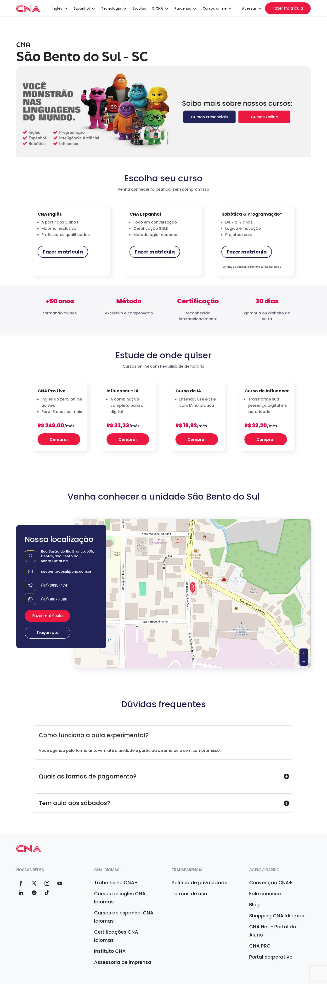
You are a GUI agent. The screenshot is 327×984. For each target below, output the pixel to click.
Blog (254, 904)
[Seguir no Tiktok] (47, 893)
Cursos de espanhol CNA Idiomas (123, 916)
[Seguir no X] (34, 883)
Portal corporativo (271, 957)
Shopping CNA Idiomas (276, 915)
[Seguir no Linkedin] (21, 893)
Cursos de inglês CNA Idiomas (120, 897)
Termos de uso (189, 893)
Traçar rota (47, 632)
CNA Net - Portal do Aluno (272, 930)
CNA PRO (260, 946)
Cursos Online (264, 117)
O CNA (157, 8)
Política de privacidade (199, 882)
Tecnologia (111, 8)
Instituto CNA (110, 951)
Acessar (249, 8)
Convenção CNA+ (270, 882)
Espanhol (82, 8)
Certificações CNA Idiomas (116, 936)
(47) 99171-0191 (54, 599)
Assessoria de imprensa (122, 962)
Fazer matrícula (288, 8)
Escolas (139, 8)
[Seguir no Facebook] (21, 883)
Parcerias (183, 8)
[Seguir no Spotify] (34, 893)
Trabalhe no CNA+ (116, 882)
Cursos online (214, 8)
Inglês (57, 8)
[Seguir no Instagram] (47, 883)
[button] (192, 588)
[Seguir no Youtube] (60, 883)
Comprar (59, 439)
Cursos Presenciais (209, 117)
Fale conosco (265, 893)
